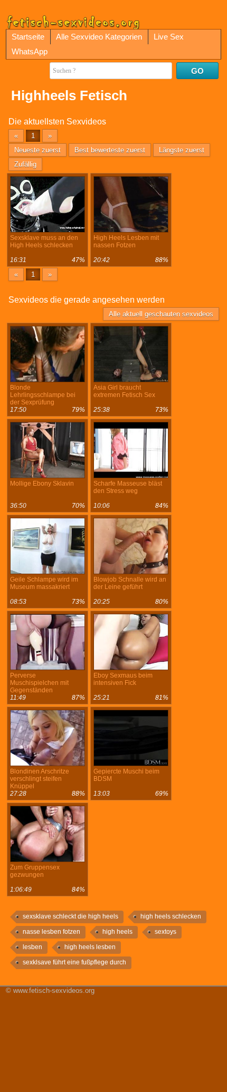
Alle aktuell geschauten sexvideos (161, 314)
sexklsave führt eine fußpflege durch (74, 962)
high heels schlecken (170, 916)
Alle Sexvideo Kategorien (99, 36)
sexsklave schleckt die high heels (70, 916)
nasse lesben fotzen (51, 931)
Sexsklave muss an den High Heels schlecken (44, 241)
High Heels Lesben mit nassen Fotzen (126, 241)
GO (197, 70)
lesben (32, 947)
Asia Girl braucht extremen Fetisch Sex (124, 391)
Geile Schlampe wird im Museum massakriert (44, 583)
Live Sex (169, 36)
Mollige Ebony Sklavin (42, 483)
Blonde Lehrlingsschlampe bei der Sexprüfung (42, 395)
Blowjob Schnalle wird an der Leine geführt (129, 583)
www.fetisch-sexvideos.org (53, 990)
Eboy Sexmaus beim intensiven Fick (123, 679)
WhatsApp (30, 51)
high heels (117, 931)
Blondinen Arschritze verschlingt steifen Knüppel (39, 779)
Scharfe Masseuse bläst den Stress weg (127, 487)
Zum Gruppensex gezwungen (35, 871)
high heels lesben (90, 947)
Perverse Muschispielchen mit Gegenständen (39, 683)
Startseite (28, 36)
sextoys (165, 931)
